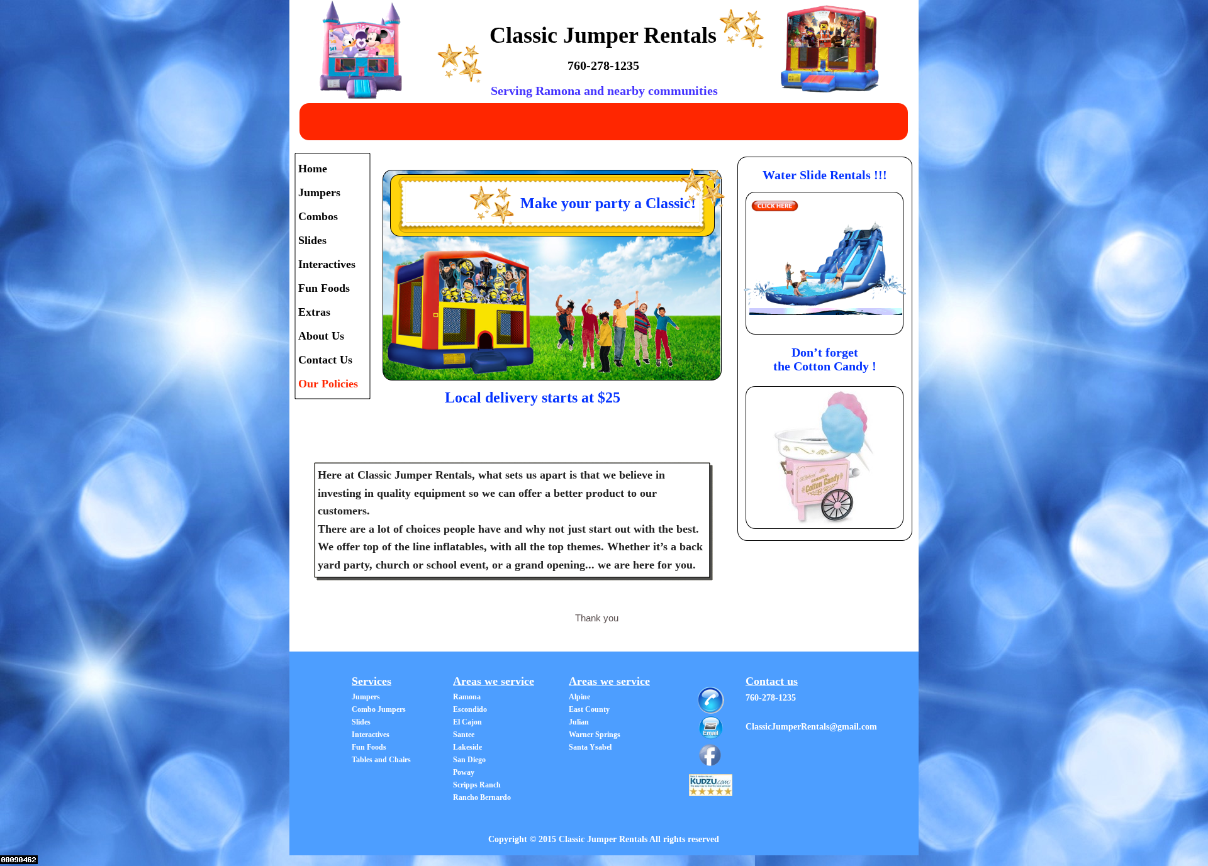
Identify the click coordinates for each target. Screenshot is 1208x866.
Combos (318, 216)
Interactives (326, 264)
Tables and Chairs (381, 759)
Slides (312, 240)
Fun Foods (324, 288)
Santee (463, 734)
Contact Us (325, 359)
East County (589, 709)
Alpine (579, 696)
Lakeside (467, 747)
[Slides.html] (775, 208)
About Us (321, 336)
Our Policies (328, 383)
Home (312, 168)
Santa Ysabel (590, 747)
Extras (314, 312)
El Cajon (467, 722)
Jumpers (319, 192)
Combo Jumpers (379, 709)
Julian (579, 722)
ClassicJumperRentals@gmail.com (811, 726)
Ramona (467, 696)
